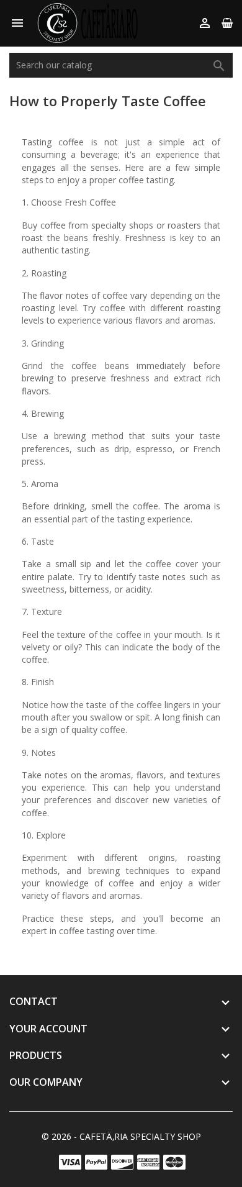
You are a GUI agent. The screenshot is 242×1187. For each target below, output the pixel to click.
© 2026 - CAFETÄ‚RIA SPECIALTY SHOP (121, 1136)
